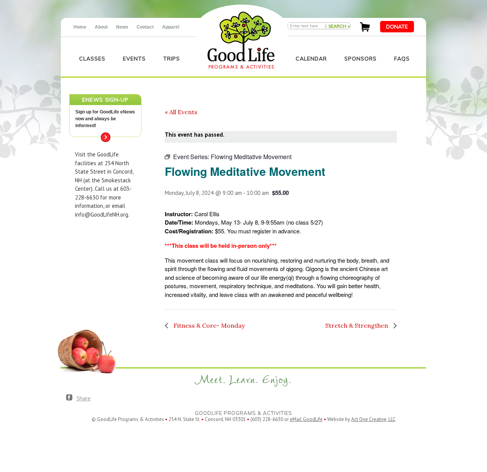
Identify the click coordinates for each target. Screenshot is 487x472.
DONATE (397, 26)
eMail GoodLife (306, 419)
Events (134, 58)
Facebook (69, 398)
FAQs (402, 58)
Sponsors (360, 58)
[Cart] (365, 29)
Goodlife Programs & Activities (241, 40)
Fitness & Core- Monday (208, 325)
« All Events (181, 112)
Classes (92, 58)
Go (105, 137)
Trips (171, 58)
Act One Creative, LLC (373, 419)
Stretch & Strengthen (357, 325)
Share (83, 398)
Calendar (311, 58)
